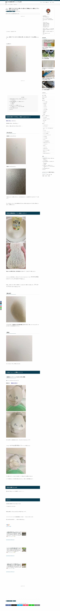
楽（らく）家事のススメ (9, 11)
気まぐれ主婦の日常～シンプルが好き (14, 2)
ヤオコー (44, 139)
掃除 (51, 174)
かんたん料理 (45, 117)
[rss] (52, 0)
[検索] (53, 0)
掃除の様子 (13, 102)
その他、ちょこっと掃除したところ (15, 105)
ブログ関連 (44, 95)
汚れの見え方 (45, 160)
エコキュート (44, 174)
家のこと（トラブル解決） (46, 150)
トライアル (44, 130)
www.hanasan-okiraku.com (10, 539)
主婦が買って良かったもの (46, 142)
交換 (47, 174)
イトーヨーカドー (45, 126)
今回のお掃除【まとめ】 (46, 168)
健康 (43, 98)
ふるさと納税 (45, 136)
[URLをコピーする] (37, 605)
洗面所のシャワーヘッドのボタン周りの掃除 (18, 106)
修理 (49, 174)
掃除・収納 (14, 11)
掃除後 (45, 164)
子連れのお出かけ (45, 148)
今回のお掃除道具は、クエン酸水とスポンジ (17, 101)
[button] (8, 605)
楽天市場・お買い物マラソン (46, 153)
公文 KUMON (45, 109)
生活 (43, 123)
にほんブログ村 (8, 526)
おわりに (11, 109)
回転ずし (44, 145)
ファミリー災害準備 (45, 133)
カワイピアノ (45, 106)
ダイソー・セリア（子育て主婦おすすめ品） (48, 128)
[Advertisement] (23, 22)
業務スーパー (45, 151)
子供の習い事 (45, 103)
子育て (44, 100)
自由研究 (44, 112)
